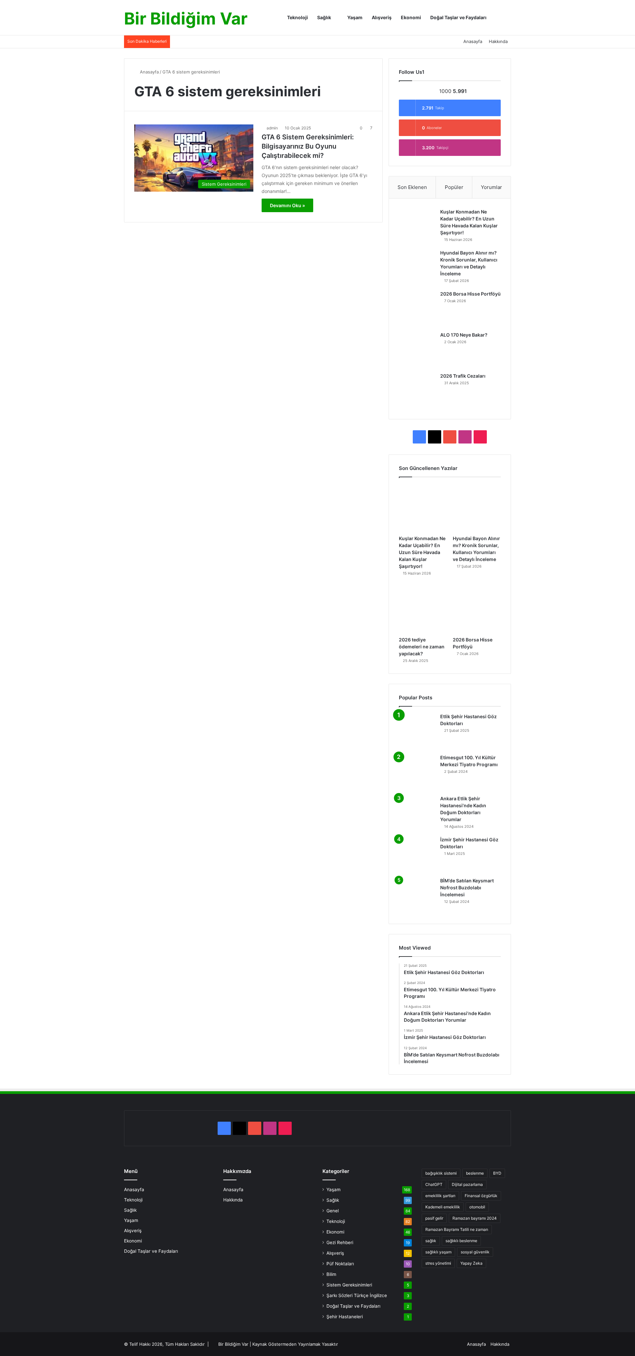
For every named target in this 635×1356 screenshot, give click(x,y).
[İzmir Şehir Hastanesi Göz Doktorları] (417, 854)
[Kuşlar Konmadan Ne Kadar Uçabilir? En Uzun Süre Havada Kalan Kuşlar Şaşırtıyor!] (417, 227)
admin (272, 127)
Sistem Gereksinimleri (349, 1284)
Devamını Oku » (287, 205)
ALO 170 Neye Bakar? (463, 335)
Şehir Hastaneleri (344, 1316)
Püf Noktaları (340, 1263)
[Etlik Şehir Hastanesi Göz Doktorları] (417, 731)
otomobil (477, 1206)
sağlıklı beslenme (461, 1240)
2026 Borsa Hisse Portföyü (470, 294)
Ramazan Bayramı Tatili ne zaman (456, 1229)
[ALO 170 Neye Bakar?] (417, 350)
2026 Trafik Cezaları (463, 376)
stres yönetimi (438, 1263)
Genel (332, 1210)
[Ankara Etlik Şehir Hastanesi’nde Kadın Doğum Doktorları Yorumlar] (417, 813)
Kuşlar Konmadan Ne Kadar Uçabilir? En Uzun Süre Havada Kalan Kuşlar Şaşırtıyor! (422, 552)
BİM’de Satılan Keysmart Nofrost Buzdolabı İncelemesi (467, 887)
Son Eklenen (412, 187)
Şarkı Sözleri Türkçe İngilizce (356, 1295)
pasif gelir (434, 1218)
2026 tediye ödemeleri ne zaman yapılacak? (421, 646)
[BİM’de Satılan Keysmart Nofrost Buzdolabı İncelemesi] (417, 895)
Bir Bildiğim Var (233, 1344)
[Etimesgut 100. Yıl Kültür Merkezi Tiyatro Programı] (417, 772)
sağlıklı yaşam (438, 1251)
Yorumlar (491, 187)
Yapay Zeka (471, 1263)
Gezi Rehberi (339, 1242)
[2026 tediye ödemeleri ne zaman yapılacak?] (423, 609)
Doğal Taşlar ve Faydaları (458, 17)
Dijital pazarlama (467, 1184)
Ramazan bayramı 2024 (474, 1218)
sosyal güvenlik (475, 1251)
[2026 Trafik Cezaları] (417, 391)
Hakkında (498, 41)
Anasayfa (472, 41)
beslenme (475, 1173)
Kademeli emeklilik (442, 1206)
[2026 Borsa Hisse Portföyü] (417, 309)
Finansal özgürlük (481, 1195)
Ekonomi (411, 17)
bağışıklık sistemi (441, 1173)
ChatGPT (434, 1184)
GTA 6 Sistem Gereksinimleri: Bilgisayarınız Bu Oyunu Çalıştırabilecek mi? (308, 146)
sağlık (430, 1240)
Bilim (331, 1274)
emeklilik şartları (440, 1195)
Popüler (454, 187)
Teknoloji (297, 17)
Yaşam (354, 17)
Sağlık (324, 17)
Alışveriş (382, 17)
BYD (497, 1173)
